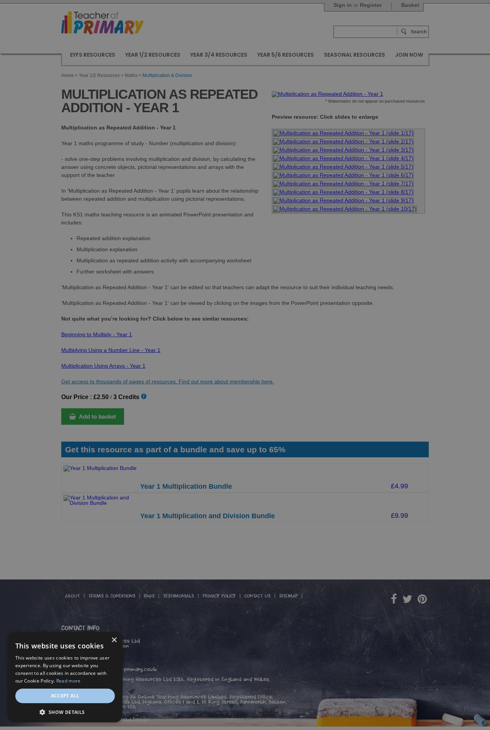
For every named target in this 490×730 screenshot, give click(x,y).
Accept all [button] (65, 695)
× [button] (114, 640)
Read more (68, 681)
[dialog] (245, 365)
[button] (65, 711)
